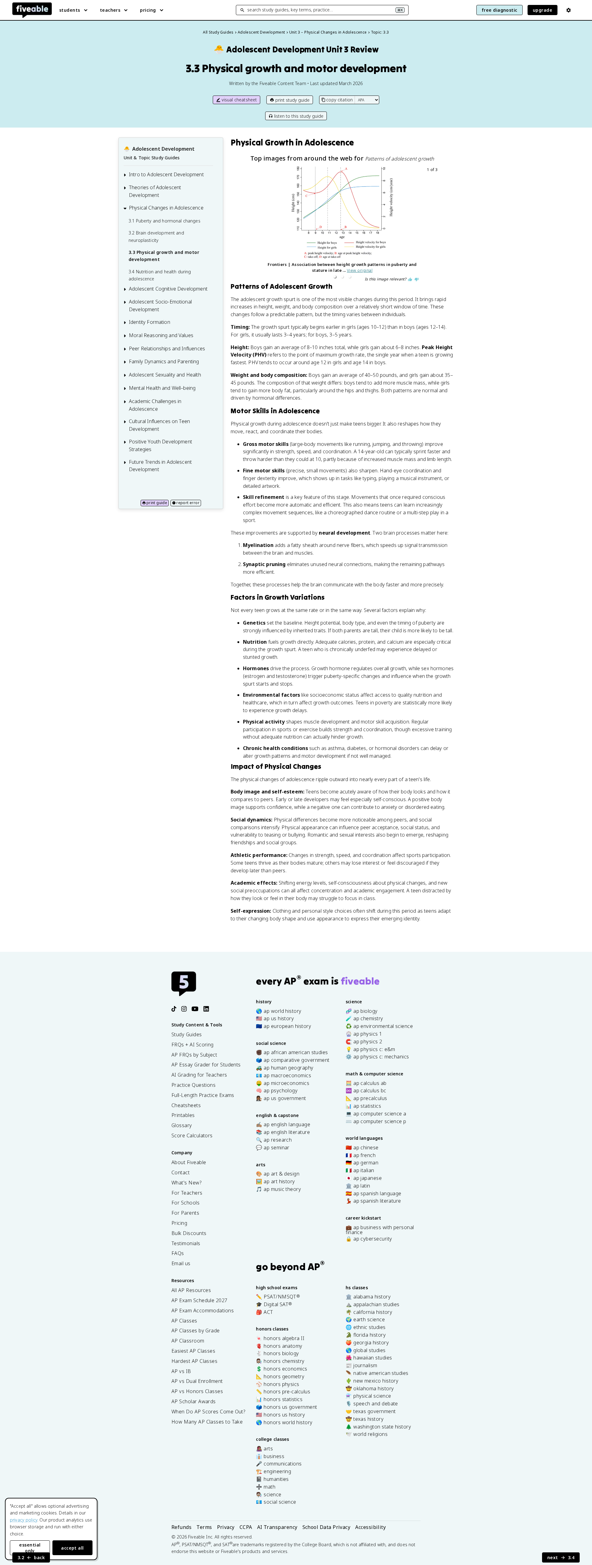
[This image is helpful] (410, 279)
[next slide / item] (434, 224)
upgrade (542, 10)
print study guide (292, 100)
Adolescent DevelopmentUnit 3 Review (296, 49)
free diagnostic (499, 10)
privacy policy (23, 1520)
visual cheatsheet (239, 100)
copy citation (339, 100)
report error (187, 502)
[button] (335, 276)
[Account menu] (568, 10)
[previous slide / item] (249, 224)
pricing (148, 10)
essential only (29, 1548)
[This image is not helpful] (416, 279)
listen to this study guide (298, 116)
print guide (156, 502)
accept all (72, 1548)
